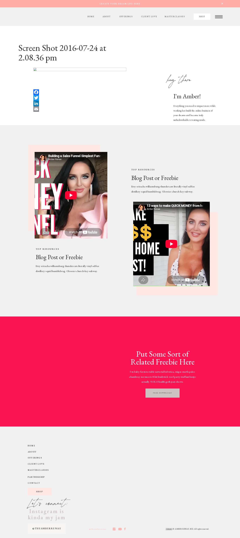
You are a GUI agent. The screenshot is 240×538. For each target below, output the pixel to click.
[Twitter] (90, 98)
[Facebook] (90, 92)
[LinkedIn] (90, 103)
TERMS (169, 529)
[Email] (90, 109)
